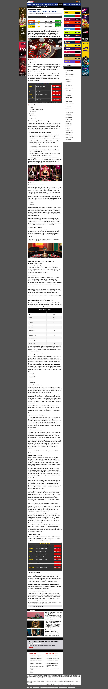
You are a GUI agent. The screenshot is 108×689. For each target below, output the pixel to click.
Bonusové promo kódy (69, 108)
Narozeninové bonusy (69, 101)
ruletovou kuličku (42, 129)
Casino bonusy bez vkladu (70, 103)
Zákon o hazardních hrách (70, 76)
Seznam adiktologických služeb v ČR (48, 684)
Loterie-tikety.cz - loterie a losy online (51, 656)
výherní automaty (53, 367)
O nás (28, 687)
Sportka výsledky (68, 121)
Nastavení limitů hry (69, 134)
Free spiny (67, 99)
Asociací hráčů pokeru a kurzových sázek (44, 677)
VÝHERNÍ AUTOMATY (45, 6)
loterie (50, 524)
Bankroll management (69, 117)
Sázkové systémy (33, 115)
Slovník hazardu (68, 81)
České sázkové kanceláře (69, 112)
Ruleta (29, 6)
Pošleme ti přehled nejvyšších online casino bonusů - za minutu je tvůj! (44, 641)
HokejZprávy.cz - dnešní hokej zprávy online (36, 660)
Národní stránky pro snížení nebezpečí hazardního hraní (67, 684)
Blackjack (32, 6)
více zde (49, 603)
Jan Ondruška (40, 13)
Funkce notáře (68, 128)
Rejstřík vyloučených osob (70, 74)
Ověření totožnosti (68, 92)
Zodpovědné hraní (30, 677)
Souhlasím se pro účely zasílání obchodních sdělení (42, 645)
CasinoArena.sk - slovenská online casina (52, 668)
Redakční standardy (36, 687)
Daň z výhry (67, 72)
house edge (55, 282)
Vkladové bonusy (68, 106)
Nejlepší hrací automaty (69, 88)
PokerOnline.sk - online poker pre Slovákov (52, 669)
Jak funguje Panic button (69, 137)
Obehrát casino (31, 511)
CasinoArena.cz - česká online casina (52, 655)
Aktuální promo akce (69, 104)
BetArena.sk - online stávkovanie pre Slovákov (37, 666)
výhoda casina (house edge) (34, 192)
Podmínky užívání (43, 687)
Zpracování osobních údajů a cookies (52, 687)
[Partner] (85, 75)
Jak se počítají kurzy (69, 115)
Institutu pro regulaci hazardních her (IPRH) (63, 676)
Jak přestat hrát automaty (69, 132)
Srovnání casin (68, 87)
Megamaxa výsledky (69, 123)
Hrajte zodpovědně (30, 602)
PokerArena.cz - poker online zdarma (52, 660)
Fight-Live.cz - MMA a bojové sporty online (36, 656)
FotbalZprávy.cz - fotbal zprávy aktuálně (36, 658)
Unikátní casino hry (38, 6)
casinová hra (54, 267)
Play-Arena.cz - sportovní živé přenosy (52, 663)
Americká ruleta (33, 111)
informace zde (47, 681)
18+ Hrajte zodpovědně (63, 687)
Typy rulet (31, 113)
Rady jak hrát (32, 118)
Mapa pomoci (57, 684)
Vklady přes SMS (68, 95)
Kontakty (31, 687)
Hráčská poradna (68, 139)
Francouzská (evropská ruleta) (36, 109)
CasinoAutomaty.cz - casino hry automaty (52, 658)
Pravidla (31, 107)
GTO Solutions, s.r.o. (71, 687)
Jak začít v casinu (68, 90)
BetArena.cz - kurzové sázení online (35, 655)
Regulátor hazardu (68, 79)
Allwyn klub (67, 126)
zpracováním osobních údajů (39, 645)
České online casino (69, 85)
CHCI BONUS (58, 21)
